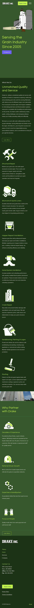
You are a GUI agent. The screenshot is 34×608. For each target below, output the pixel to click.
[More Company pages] (8, 557)
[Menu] (30, 3)
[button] (7, 52)
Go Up (30, 604)
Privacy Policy (5, 591)
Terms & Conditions (7, 594)
